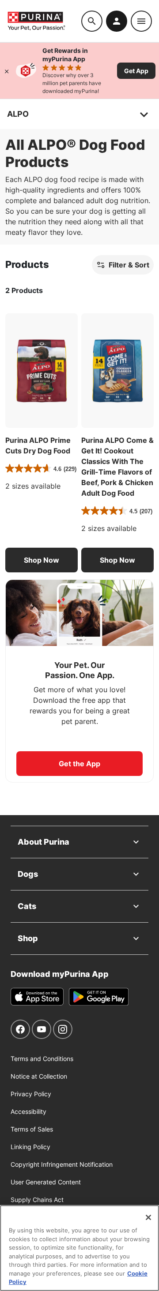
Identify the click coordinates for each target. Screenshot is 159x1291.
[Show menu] (141, 21)
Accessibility (28, 1111)
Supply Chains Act (37, 1199)
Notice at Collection (39, 1076)
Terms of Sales (32, 1129)
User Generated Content (46, 1182)
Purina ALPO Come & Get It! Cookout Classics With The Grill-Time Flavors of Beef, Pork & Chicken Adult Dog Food (117, 466)
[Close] (7, 70)
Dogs (28, 874)
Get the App (79, 763)
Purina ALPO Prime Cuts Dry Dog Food (38, 445)
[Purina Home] (44, 21)
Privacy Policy (31, 1094)
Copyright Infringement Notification (62, 1164)
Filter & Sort (129, 264)
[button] (41, 560)
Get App (136, 70)
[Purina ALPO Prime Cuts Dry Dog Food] (41, 370)
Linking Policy (30, 1146)
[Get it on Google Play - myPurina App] (99, 996)
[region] (79, 1248)
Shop (28, 938)
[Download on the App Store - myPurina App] (37, 996)
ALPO (18, 114)
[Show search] (91, 21)
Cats (27, 906)
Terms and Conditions (42, 1058)
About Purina (43, 841)
